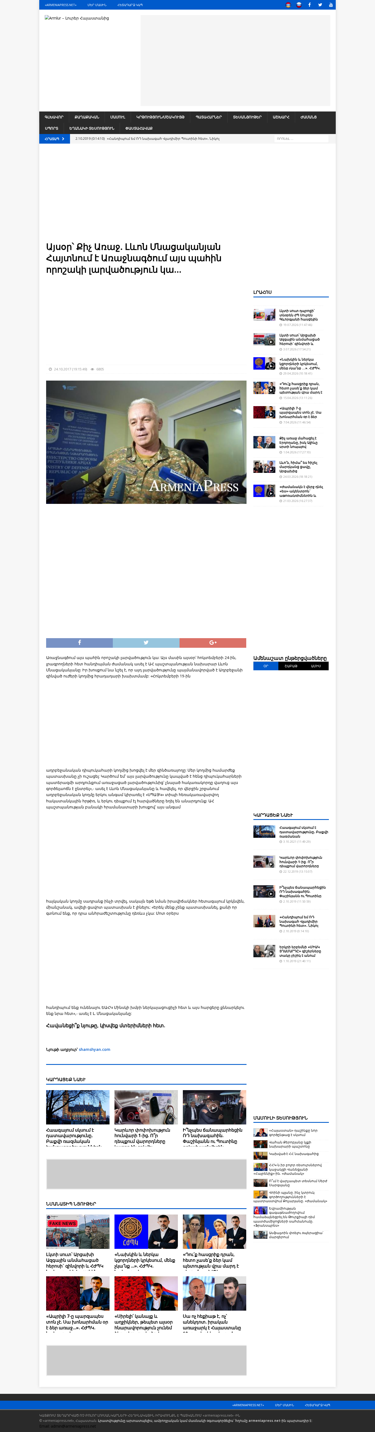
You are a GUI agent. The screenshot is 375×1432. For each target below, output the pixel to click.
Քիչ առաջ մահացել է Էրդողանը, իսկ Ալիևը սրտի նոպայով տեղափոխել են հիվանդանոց (298, 446)
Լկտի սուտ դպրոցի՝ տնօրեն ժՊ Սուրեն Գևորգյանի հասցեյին (298, 315)
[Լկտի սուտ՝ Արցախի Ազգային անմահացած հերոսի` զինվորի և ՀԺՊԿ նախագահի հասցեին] (78, 1232)
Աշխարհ (281, 117)
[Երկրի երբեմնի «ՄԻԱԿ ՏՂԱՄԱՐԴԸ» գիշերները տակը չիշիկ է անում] (264, 951)
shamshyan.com (94, 1049)
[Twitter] (320, 5)
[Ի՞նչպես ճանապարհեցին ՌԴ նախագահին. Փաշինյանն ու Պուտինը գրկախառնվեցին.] (214, 1107)
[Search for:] (301, 138)
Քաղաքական (87, 117)
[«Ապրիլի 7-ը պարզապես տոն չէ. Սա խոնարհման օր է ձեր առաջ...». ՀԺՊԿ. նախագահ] (78, 1293)
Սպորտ (51, 128)
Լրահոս (262, 292)
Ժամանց (309, 117)
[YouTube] (331, 5)
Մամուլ (117, 117)
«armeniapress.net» (61, 5)
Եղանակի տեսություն (91, 128)
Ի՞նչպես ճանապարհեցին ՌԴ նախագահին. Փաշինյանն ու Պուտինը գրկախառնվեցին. (212, 1138)
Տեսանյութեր (247, 117)
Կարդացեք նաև (273, 815)
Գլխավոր (54, 117)
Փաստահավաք (139, 128)
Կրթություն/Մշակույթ (160, 117)
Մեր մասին (97, 5)
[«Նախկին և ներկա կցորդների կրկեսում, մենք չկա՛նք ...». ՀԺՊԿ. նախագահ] (146, 1232)
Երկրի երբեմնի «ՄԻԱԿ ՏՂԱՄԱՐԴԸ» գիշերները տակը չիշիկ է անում (300, 951)
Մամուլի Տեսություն (280, 1118)
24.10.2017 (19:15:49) (70, 369)
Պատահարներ (209, 117)
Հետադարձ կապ (130, 5)
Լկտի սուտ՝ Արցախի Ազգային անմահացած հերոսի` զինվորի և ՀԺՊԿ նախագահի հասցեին (74, 1262)
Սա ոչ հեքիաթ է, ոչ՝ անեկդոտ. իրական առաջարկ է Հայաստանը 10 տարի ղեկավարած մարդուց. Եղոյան (212, 1327)
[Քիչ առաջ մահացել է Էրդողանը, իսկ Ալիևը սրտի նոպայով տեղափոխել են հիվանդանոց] (264, 442)
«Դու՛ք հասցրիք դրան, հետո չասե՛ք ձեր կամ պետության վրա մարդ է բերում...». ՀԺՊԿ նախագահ (211, 1265)
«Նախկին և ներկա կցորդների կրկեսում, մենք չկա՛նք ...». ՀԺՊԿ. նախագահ (144, 1262)
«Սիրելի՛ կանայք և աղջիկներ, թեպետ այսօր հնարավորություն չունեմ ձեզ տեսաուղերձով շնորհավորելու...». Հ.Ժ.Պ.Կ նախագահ (143, 1330)
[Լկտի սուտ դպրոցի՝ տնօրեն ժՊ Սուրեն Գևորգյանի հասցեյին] (264, 315)
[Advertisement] (235, 59)
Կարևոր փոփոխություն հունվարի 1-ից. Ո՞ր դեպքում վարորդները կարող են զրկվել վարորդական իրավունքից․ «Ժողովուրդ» (144, 1144)
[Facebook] (309, 5)
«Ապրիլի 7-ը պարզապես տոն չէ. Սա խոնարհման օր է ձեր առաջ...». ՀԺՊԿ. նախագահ (77, 1324)
